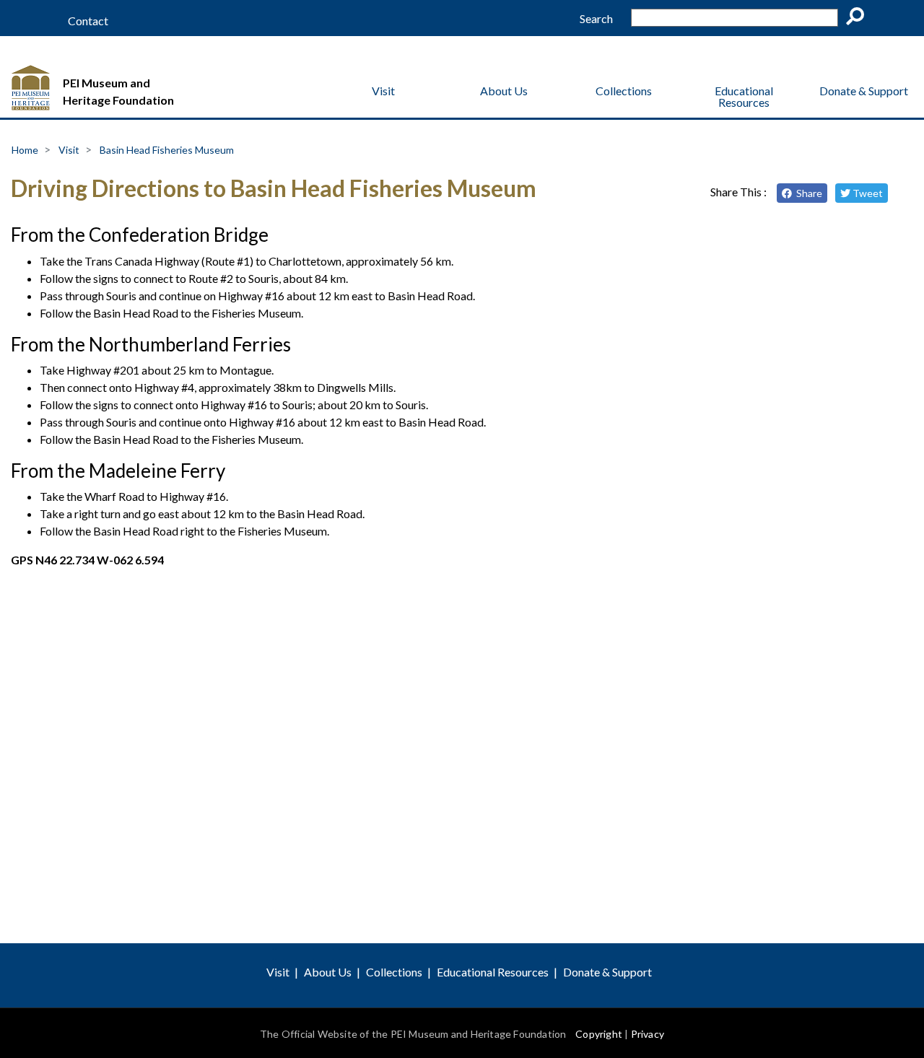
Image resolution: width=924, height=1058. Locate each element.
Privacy (647, 1034)
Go (859, 19)
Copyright (598, 1034)
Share (807, 193)
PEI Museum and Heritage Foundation (118, 91)
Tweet (866, 193)
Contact (88, 21)
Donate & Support (863, 90)
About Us (504, 90)
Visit (383, 90)
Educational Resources (744, 96)
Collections (624, 90)
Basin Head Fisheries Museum (167, 150)
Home (25, 150)
